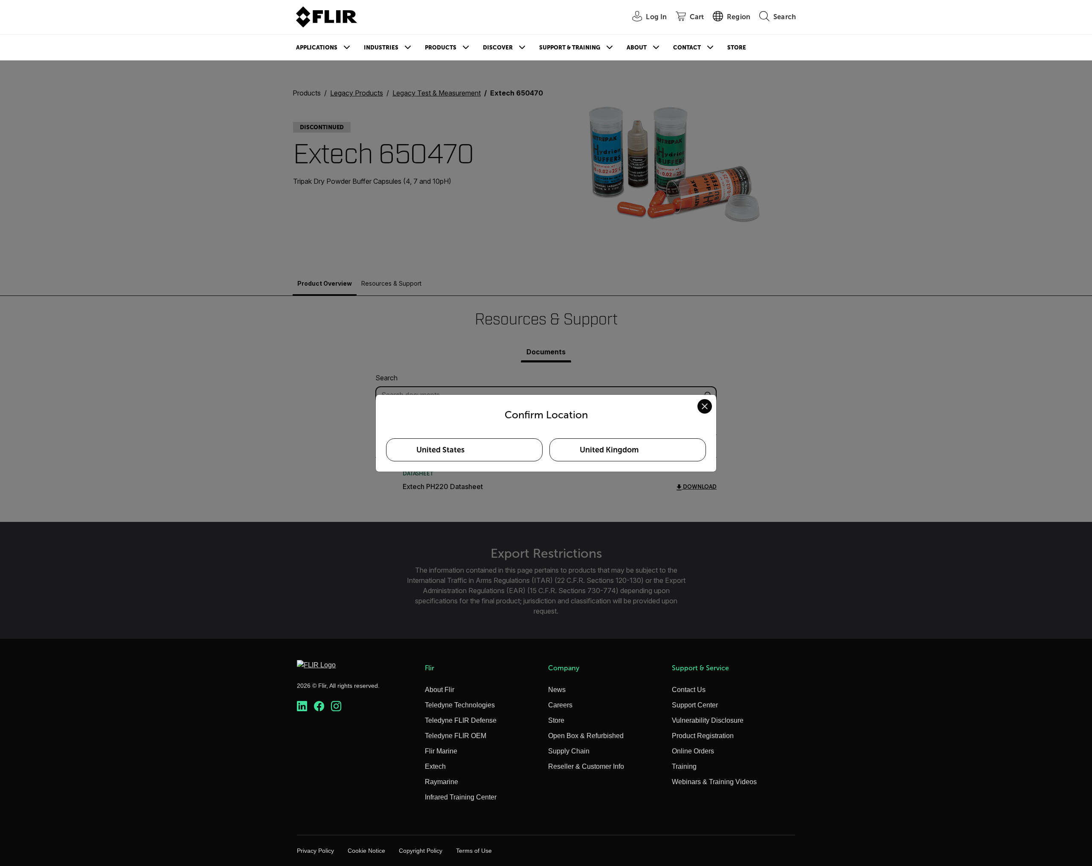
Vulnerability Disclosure (707, 720)
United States (440, 450)
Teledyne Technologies (460, 705)
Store (736, 47)
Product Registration (703, 735)
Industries (381, 47)
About (637, 47)
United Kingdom (609, 450)
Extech (435, 766)
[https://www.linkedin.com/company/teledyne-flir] (302, 706)
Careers (560, 705)
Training (684, 766)
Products (440, 47)
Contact (687, 47)
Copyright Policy (420, 850)
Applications (316, 47)
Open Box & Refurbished (586, 735)
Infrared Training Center (461, 797)
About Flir (439, 689)
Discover (498, 47)
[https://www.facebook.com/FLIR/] (319, 706)
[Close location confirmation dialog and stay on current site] (704, 406)
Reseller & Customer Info (586, 766)
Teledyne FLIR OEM (455, 735)
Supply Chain (569, 751)
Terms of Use (474, 850)
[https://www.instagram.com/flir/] (336, 706)
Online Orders (693, 751)
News (557, 689)
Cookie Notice (366, 850)
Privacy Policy (315, 850)
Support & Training (569, 47)
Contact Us (689, 689)
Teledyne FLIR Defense (461, 720)
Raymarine (441, 781)
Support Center (695, 705)
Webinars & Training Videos (714, 781)
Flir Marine (441, 751)
